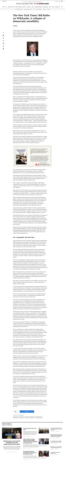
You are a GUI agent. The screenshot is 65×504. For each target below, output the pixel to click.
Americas (27, 417)
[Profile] (61, 1)
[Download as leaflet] (3, 46)
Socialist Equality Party (28, 9)
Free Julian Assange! (39, 417)
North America (16, 417)
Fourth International (18, 9)
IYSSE (34, 9)
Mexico (11, 425)
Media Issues (32, 417)
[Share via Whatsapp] (3, 38)
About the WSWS (39, 9)
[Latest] (5, 7)
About (59, 1)
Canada (8, 425)
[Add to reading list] (3, 49)
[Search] (62, 7)
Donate (48, 9)
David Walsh (15, 25)
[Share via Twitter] (3, 35)
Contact (56, 1)
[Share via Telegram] (3, 40)
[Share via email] (3, 43)
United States (22, 417)
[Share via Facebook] (3, 32)
